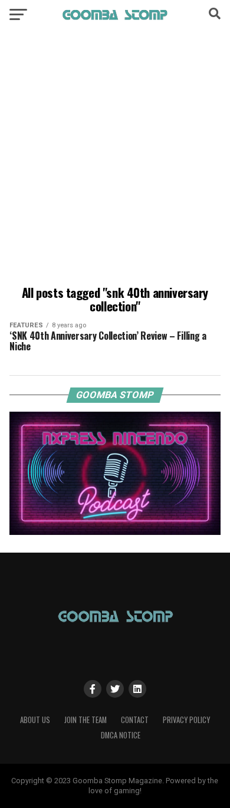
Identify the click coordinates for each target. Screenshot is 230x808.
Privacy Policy (186, 719)
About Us (35, 719)
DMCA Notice (120, 735)
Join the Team (85, 719)
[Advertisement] (115, 159)
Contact (135, 719)
